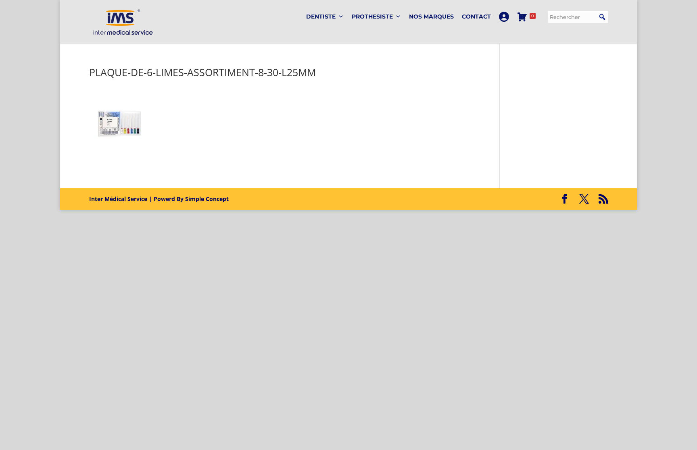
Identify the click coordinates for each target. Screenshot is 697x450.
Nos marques (431, 16)
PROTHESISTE (372, 16)
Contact (476, 16)
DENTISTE (321, 16)
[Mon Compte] (504, 16)
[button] (602, 17)
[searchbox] (578, 17)
